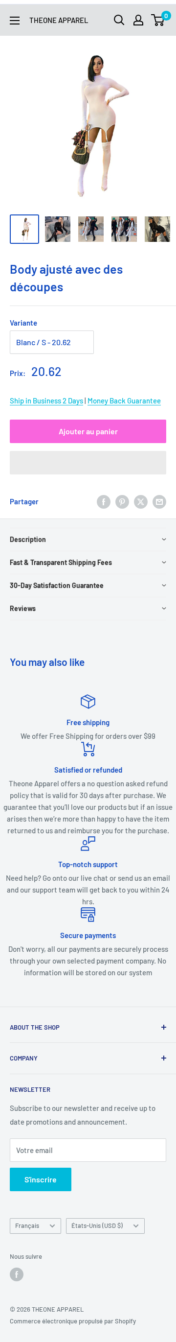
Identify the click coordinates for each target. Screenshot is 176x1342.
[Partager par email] (159, 501)
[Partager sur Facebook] (103, 501)
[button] (88, 462)
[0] (158, 20)
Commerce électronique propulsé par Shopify (73, 1321)
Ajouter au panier (88, 431)
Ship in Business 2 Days (46, 400)
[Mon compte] (138, 20)
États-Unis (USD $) (97, 1225)
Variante (23, 322)
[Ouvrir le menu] (15, 20)
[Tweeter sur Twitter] (141, 501)
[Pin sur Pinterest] (122, 501)
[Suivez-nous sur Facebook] (16, 1274)
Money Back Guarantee (124, 400)
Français (27, 1225)
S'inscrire (40, 1179)
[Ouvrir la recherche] (119, 20)
